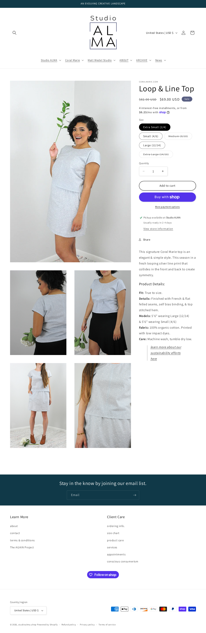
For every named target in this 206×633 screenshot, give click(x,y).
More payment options (167, 206)
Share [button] (146, 239)
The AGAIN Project (22, 547)
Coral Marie (72, 60)
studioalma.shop (27, 624)
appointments (116, 554)
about (14, 526)
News (158, 60)
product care (115, 540)
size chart (113, 533)
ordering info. (116, 526)
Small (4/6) (150, 136)
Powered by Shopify (47, 624)
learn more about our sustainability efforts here (165, 353)
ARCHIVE (141, 60)
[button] (14, 32)
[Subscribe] (134, 495)
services (112, 547)
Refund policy (69, 624)
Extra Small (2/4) (154, 127)
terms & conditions (22, 540)
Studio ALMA (49, 60)
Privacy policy (87, 624)
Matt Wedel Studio (100, 60)
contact (15, 533)
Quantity (144, 163)
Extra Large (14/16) (158, 155)
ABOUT (123, 60)
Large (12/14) (152, 145)
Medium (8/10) (180, 137)
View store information (158, 229)
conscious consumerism (122, 561)
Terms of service (107, 624)
